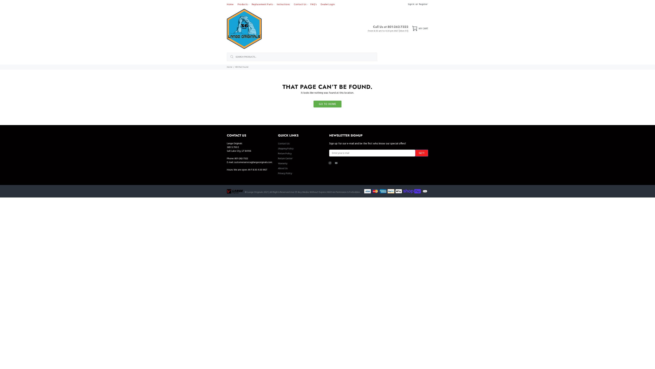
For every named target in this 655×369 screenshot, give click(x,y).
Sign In (411, 4)
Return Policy (285, 154)
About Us (283, 168)
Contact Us (283, 144)
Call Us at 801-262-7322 (390, 27)
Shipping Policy (286, 149)
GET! (422, 153)
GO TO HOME (327, 104)
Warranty (282, 164)
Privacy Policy (285, 173)
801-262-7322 (241, 159)
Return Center (285, 159)
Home (229, 67)
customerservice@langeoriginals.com (253, 162)
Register (423, 4)
